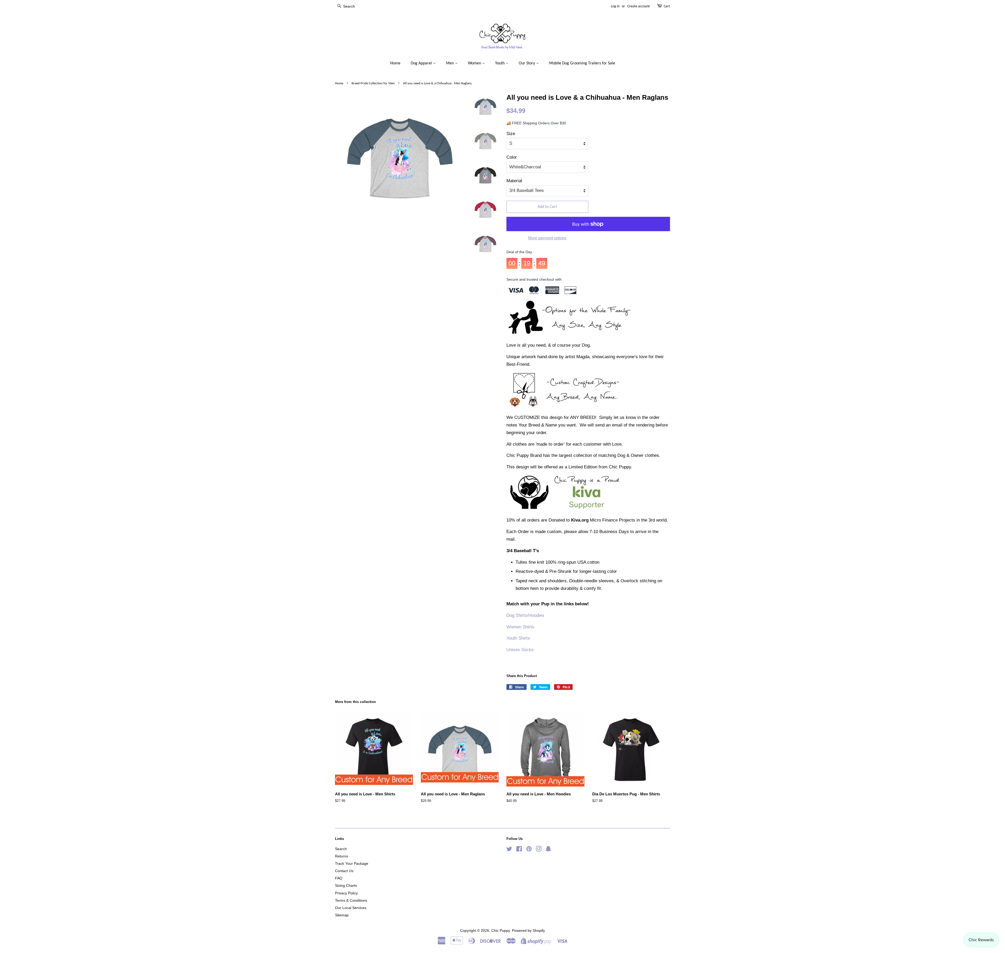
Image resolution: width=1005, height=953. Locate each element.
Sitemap (342, 915)
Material (514, 180)
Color (511, 157)
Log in (615, 6)
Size (510, 133)
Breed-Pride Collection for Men (373, 83)
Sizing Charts (346, 885)
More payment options (547, 238)
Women (475, 63)
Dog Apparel (422, 63)
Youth (500, 63)
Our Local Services (350, 908)
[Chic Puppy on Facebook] (519, 850)
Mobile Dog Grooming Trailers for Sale (582, 63)
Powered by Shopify (528, 930)
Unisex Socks (520, 649)
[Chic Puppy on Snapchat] (548, 850)
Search (341, 849)
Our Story (527, 63)
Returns (341, 856)
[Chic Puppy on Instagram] (538, 850)
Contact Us (344, 871)
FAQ (338, 878)
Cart (667, 6)
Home (395, 63)
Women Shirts (520, 626)
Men (450, 63)
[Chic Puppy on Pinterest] (529, 850)
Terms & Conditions (351, 900)
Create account (638, 6)
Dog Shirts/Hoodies (525, 615)
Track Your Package (351, 863)
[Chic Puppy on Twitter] (509, 850)
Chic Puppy (500, 930)
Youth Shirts (518, 638)
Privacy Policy (346, 893)
